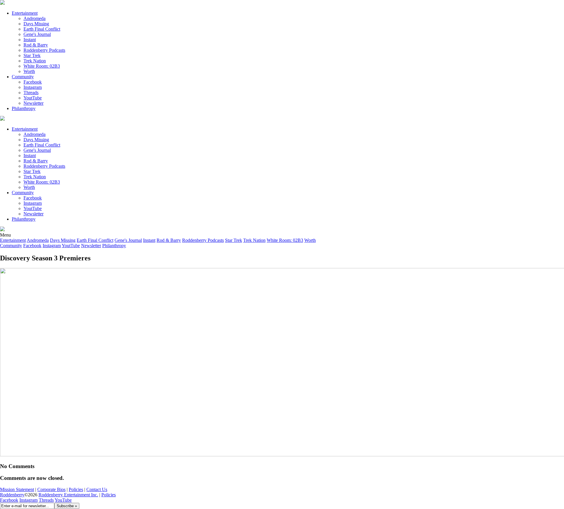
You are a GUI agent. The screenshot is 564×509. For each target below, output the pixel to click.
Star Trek (32, 55)
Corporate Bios (51, 489)
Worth (29, 71)
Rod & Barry (36, 44)
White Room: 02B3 (42, 66)
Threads (31, 92)
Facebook (33, 81)
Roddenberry (12, 494)
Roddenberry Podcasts (44, 50)
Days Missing (36, 23)
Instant (30, 39)
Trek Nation (35, 60)
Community (23, 76)
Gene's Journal (37, 34)
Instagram (33, 87)
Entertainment (25, 13)
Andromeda (35, 18)
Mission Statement (17, 489)
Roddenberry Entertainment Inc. (68, 494)
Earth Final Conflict (42, 28)
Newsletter (33, 103)
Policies (76, 489)
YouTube (63, 500)
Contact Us (96, 489)
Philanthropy (24, 108)
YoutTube (33, 97)
